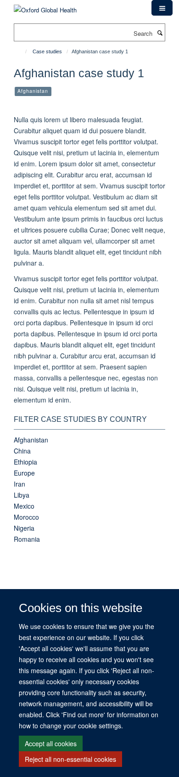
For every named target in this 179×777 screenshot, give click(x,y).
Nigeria (24, 528)
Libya (21, 494)
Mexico (24, 505)
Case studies (47, 51)
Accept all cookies (51, 743)
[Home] (22, 51)
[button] (162, 8)
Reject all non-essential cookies (70, 759)
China (22, 450)
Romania (27, 539)
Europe (24, 472)
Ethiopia (25, 461)
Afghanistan (31, 439)
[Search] (160, 33)
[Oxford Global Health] (45, 6)
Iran (19, 483)
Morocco (26, 517)
